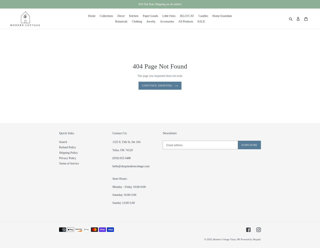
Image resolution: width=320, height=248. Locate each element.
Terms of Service (69, 163)
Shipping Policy (68, 152)
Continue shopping (157, 85)
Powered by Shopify (251, 239)
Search (63, 141)
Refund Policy (67, 147)
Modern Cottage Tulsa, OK (226, 239)
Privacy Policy (67, 158)
